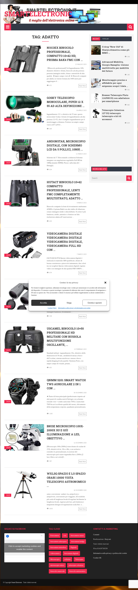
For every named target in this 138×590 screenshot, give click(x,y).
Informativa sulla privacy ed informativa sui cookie (74, 308)
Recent (96, 39)
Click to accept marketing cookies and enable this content (24, 547)
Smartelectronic (38, 13)
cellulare (67, 559)
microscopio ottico (57, 565)
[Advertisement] (111, 145)
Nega (69, 303)
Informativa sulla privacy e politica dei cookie (110, 553)
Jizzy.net (108, 539)
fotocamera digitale (71, 553)
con (64, 535)
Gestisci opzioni (95, 303)
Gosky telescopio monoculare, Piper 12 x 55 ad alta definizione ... (65, 102)
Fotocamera (54, 535)
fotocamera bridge (77, 541)
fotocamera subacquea (58, 541)
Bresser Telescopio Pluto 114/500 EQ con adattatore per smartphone (116, 98)
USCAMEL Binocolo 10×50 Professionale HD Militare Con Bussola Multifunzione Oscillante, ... (65, 336)
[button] (105, 282)
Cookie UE (97, 558)
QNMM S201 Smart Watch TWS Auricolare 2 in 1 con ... (66, 384)
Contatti (96, 535)
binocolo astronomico (77, 571)
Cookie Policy (52, 308)
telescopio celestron (76, 565)
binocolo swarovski (57, 571)
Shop (8, 69)
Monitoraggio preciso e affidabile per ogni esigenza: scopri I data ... (115, 83)
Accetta (43, 303)
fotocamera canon (77, 535)
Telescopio (79, 559)
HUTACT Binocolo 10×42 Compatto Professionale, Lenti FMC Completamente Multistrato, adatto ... (65, 190)
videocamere (55, 553)
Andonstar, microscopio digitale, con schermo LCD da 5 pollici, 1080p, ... (66, 145)
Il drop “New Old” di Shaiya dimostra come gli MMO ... (115, 49)
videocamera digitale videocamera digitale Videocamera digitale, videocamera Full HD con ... (65, 242)
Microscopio (55, 559)
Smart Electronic (16, 582)
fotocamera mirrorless (58, 547)
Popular (105, 39)
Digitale (74, 547)
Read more (82, 86)
